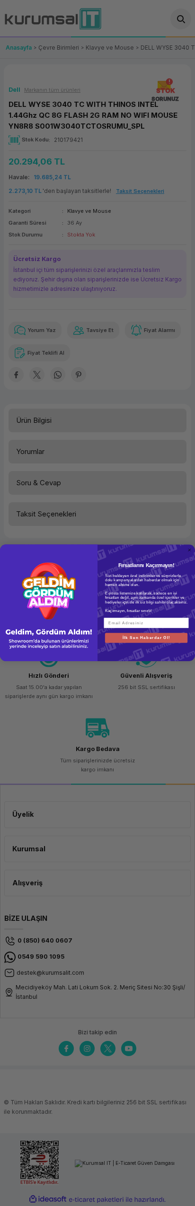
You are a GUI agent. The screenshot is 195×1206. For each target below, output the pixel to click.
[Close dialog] (189, 550)
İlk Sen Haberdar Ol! (146, 638)
